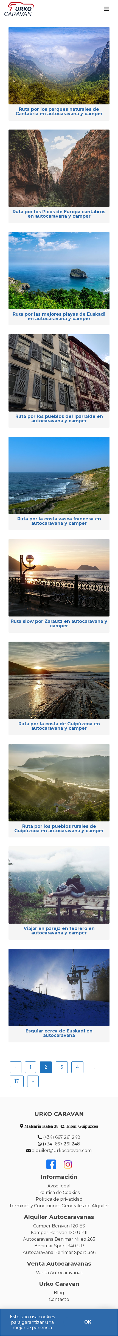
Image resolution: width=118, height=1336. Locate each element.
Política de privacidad (59, 1199)
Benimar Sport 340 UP (59, 1245)
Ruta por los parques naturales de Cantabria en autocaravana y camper (59, 111)
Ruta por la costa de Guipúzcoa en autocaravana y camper (59, 726)
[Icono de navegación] (106, 9)
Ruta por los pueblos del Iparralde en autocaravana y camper (59, 418)
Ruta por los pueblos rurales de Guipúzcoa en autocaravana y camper (59, 828)
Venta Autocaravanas (59, 1272)
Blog (59, 1292)
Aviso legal (59, 1186)
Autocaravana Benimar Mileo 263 (59, 1239)
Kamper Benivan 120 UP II (59, 1232)
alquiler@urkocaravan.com (62, 1150)
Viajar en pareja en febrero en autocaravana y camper (59, 931)
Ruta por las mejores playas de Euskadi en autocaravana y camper (59, 316)
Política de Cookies (59, 1192)
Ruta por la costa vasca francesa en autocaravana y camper (59, 521)
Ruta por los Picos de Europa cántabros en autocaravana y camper (59, 214)
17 (17, 1081)
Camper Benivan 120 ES (59, 1226)
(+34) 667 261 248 (61, 1137)
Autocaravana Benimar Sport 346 (59, 1252)
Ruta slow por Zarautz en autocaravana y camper (59, 623)
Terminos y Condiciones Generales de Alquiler (59, 1205)
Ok (87, 1322)
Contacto (59, 1299)
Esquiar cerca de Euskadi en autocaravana (59, 1033)
